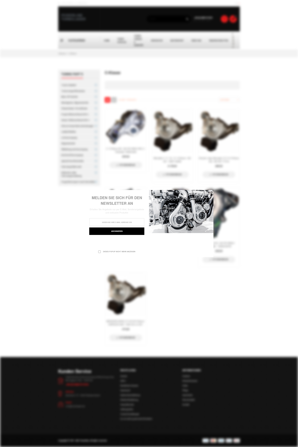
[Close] (211, 191)
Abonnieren (117, 231)
